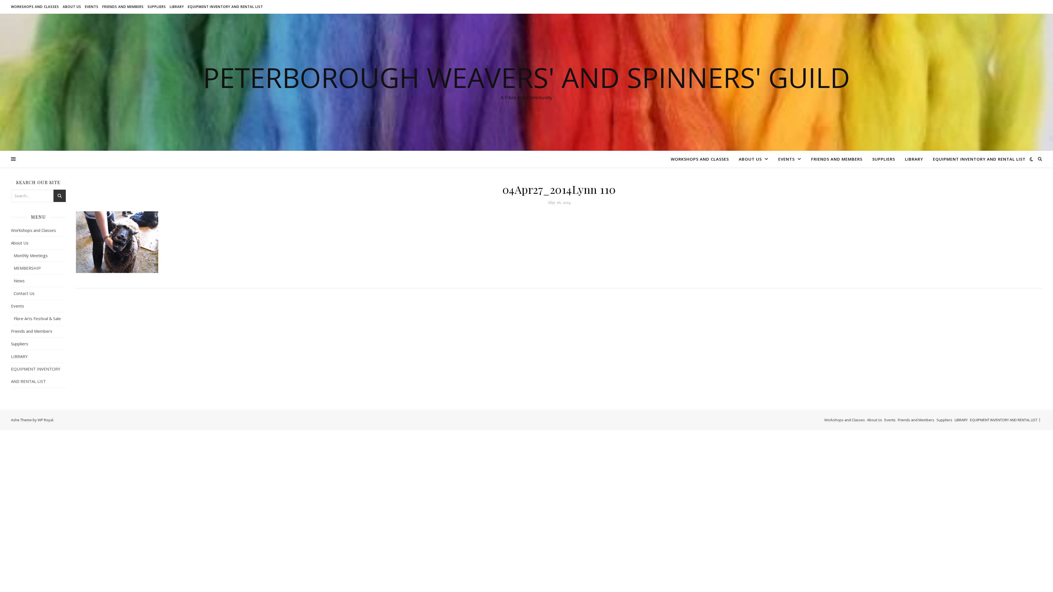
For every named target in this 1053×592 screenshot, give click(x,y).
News (19, 280)
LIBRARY (177, 6)
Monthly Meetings (31, 255)
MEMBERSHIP (27, 268)
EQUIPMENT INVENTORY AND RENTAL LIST (225, 6)
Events (91, 6)
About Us (72, 6)
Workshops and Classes (35, 6)
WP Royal (45, 419)
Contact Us (24, 293)
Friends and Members (123, 6)
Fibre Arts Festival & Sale (37, 318)
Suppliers (157, 6)
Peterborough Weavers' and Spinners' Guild (526, 77)
